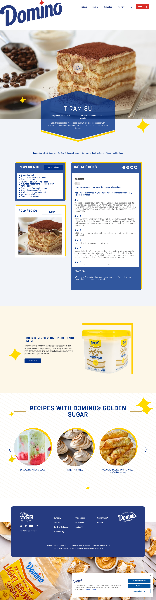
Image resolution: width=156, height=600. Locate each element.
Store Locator (80, 518)
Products (84, 7)
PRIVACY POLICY (64, 545)
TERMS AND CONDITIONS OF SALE (81, 545)
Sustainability (59, 532)
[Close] (150, 575)
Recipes (95, 7)
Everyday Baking (88, 153)
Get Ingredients (53, 167)
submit (52, 212)
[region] (112, 585)
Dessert (77, 153)
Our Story (121, 7)
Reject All (139, 586)
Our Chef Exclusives (65, 153)
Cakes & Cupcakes (49, 153)
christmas (100, 153)
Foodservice (79, 523)
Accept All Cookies (139, 581)
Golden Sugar (118, 153)
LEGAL (56, 545)
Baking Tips (108, 7)
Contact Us (79, 527)
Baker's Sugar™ (102, 518)
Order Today (142, 7)
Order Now (33, 360)
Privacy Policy (91, 589)
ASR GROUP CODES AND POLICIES (101, 545)
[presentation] (10, 449)
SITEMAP (49, 545)
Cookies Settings (139, 591)
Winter (108, 153)
